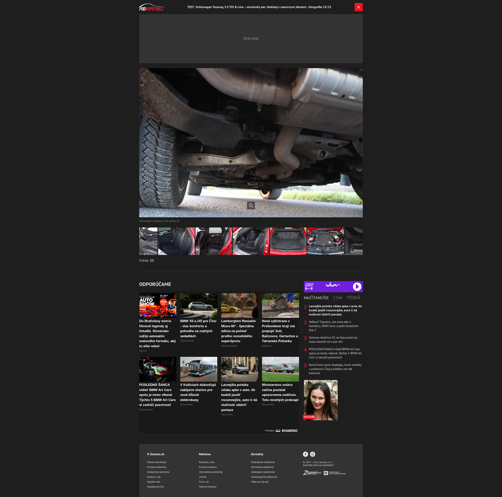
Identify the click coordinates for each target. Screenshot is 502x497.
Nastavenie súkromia (158, 472)
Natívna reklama (207, 486)
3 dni (337, 297)
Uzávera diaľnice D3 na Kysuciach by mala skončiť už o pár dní (333, 339)
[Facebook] (305, 454)
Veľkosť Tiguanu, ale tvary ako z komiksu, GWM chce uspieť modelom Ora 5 (333, 326)
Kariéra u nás (154, 477)
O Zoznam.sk (155, 454)
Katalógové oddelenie (263, 472)
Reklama (205, 454)
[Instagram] (312, 454)
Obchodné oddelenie (262, 467)
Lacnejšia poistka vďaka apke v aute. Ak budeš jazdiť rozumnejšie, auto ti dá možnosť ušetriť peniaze (335, 310)
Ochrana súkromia (156, 467)
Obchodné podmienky (211, 472)
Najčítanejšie (316, 297)
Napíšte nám (153, 481)
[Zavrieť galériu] (359, 7)
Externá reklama (207, 467)
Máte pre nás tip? (260, 481)
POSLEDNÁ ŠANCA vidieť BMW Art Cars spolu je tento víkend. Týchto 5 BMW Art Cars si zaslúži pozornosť (335, 353)
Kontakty (257, 454)
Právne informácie (156, 462)
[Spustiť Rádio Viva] (333, 284)
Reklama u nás (206, 462)
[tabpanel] (333, 339)
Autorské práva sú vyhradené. (318, 465)
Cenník (202, 477)
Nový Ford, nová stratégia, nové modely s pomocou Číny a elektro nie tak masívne (335, 369)
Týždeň (353, 297)
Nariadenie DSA (155, 486)
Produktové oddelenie (263, 462)
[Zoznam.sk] (313, 474)
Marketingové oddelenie (264, 477)
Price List (204, 481)
